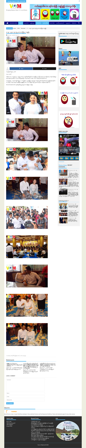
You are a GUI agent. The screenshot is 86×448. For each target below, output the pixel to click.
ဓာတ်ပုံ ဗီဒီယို (45, 23)
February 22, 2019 (72, 170)
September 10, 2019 (72, 189)
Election (52, 23)
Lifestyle (38, 23)
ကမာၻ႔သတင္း (64, 200)
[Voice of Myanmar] (7, 23)
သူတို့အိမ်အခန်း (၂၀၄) (35, 421)
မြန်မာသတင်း (17, 355)
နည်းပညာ (32, 23)
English (74, 23)
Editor (69, 171)
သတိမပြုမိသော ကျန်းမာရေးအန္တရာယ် (38, 439)
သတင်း (20, 23)
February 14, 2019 (72, 179)
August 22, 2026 (63, 147)
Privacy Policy (9, 426)
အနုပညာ (24, 355)
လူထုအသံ (68, 23)
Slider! (60, 48)
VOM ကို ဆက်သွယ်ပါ (10, 423)
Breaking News (13, 23)
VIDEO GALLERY (63, 131)
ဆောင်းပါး (26, 23)
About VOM (8, 421)
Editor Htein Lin (16, 35)
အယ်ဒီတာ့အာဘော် (60, 23)
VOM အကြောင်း (9, 424)
